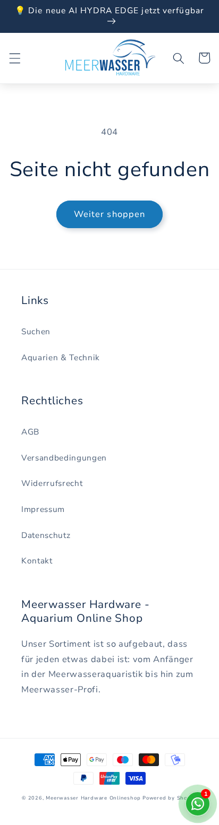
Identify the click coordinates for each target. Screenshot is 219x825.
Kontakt (37, 560)
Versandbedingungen (64, 457)
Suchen (35, 331)
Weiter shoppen (109, 214)
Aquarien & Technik (60, 357)
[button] (14, 58)
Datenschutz (45, 535)
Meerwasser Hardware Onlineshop (93, 798)
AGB (30, 431)
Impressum (43, 509)
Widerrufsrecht (51, 483)
